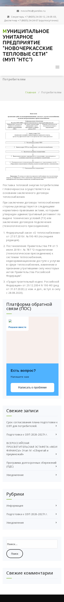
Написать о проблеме (32, 387)
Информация (14, 505)
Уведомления (15, 522)
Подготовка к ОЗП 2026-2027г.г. (27, 434)
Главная (30, 92)
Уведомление (15, 475)
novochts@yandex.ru (33, 10)
